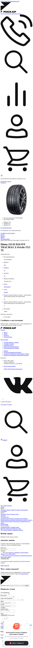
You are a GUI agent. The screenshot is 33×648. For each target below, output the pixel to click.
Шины (5, 332)
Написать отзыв (16, 13)
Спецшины (4, 511)
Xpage (10, 404)
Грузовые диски (14, 514)
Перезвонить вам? (14, 1)
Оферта (6, 351)
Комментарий (4, 609)
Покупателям (4, 339)
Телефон (3, 551)
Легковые (3, 510)
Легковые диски (5, 514)
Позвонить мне (4, 558)
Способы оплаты (8, 345)
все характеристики (6, 227)
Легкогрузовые (10, 510)
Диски (5, 334)
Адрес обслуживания (6, 598)
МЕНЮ (5, 440)
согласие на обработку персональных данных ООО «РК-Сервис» (14, 553)
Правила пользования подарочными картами (16, 355)
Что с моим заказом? (6, 13)
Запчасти (6, 335)
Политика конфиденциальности (12, 352)
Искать (27, 585)
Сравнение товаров (17, 530)
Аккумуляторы (8, 337)
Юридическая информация (11, 346)
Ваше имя (3, 547)
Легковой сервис (5, 527)
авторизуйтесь (24, 573)
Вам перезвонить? (17, 369)
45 (4, 270)
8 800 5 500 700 (5, 1)
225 (5, 265)
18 (4, 276)
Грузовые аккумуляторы (21, 518)
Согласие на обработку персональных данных (16, 353)
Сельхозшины (24, 510)
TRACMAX (7, 287)
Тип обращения (5, 592)
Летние (6, 292)
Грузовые (17, 510)
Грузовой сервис (14, 527)
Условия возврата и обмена (11, 342)
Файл (2, 613)
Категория (3, 595)
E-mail (2, 604)
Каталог (3, 330)
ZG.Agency (4, 404)
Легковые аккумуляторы (7, 518)
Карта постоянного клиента (11, 348)
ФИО (2, 601)
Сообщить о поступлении (8, 233)
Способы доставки (9, 344)
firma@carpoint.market (10, 366)
